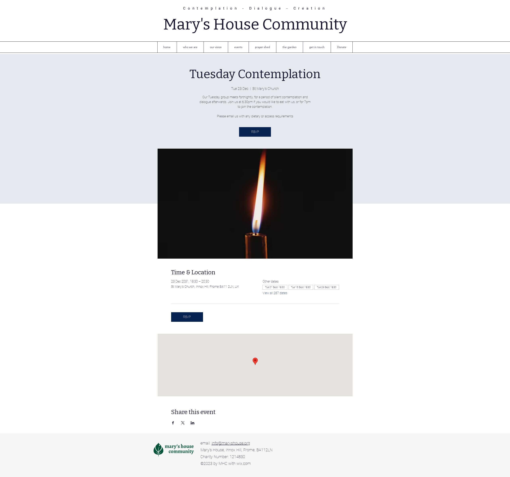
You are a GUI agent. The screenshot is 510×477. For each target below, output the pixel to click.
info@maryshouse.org (231, 443)
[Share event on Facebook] (173, 422)
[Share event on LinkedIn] (192, 422)
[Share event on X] (183, 422)
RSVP (255, 132)
